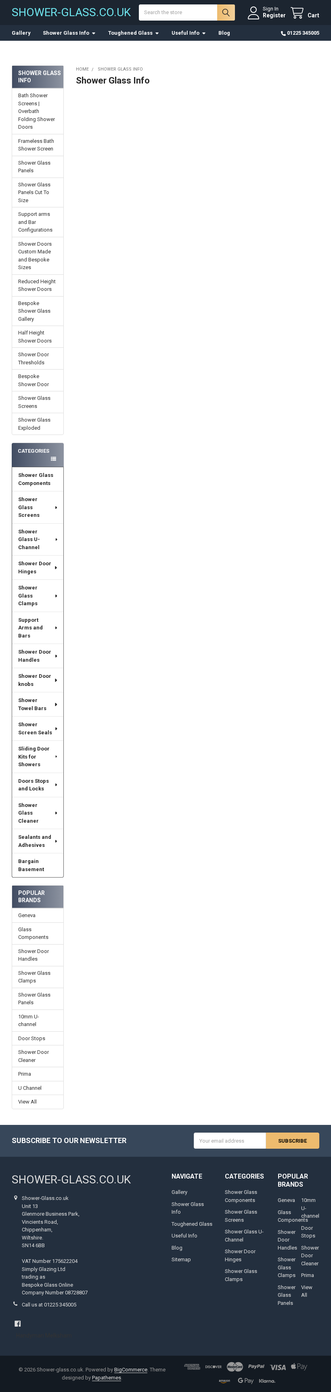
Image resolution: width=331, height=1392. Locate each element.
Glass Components (33, 933)
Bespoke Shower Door (33, 380)
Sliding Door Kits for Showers (34, 756)
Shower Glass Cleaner (28, 813)
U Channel (30, 1088)
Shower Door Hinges (34, 567)
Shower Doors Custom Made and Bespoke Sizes (35, 256)
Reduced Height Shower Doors (37, 285)
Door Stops (31, 1038)
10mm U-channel (28, 1021)
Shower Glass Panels (34, 167)
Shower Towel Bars (32, 704)
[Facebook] (17, 1323)
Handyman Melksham (44, 1335)
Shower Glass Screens (34, 402)
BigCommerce (130, 1370)
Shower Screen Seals (35, 728)
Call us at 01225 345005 (49, 1305)
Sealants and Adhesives (34, 841)
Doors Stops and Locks (33, 785)
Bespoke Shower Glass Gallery (34, 311)
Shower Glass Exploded (34, 424)
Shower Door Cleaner (33, 1056)
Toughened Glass (130, 33)
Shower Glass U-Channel (29, 539)
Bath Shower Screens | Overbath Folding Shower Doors (36, 111)
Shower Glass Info (66, 33)
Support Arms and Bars (30, 628)
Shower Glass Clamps (28, 595)
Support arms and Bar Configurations (35, 222)
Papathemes (106, 1378)
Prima (24, 1074)
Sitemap (181, 1259)
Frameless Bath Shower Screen (36, 145)
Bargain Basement (31, 865)
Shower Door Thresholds (33, 358)
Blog (224, 33)
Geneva (27, 915)
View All (27, 1102)
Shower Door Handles (34, 656)
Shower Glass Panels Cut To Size (34, 192)
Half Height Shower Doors (35, 337)
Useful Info (185, 33)
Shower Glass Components (35, 479)
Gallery (21, 33)
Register (274, 15)
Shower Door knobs (34, 680)
